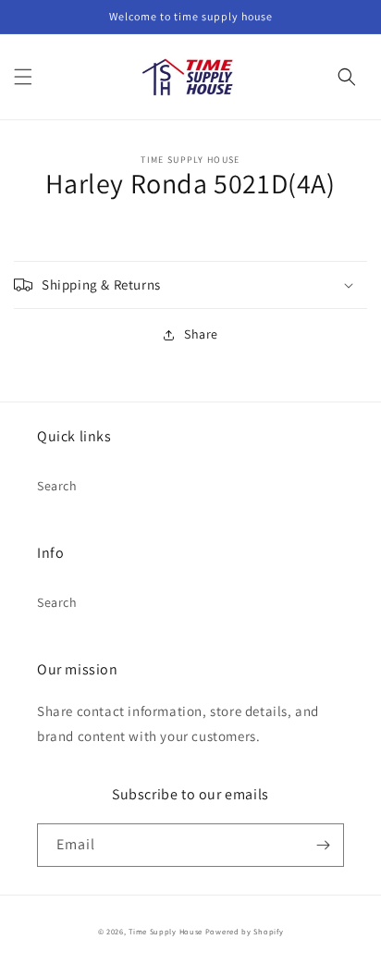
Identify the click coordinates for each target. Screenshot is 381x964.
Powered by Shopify (244, 931)
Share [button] (201, 334)
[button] (23, 76)
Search (57, 485)
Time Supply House (166, 931)
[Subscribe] (322, 845)
